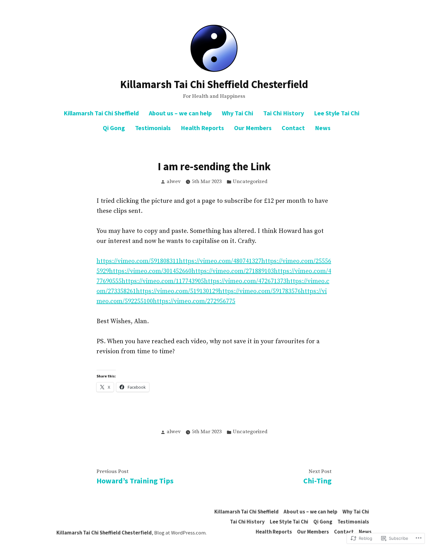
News (323, 128)
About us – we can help (180, 113)
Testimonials (153, 128)
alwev (173, 181)
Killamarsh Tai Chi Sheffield (101, 113)
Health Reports (202, 128)
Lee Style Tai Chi (336, 113)
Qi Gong (114, 128)
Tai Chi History (283, 113)
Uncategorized (250, 181)
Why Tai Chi (237, 113)
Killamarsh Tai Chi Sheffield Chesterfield (214, 84)
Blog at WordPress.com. (180, 532)
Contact (293, 128)
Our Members (253, 128)
